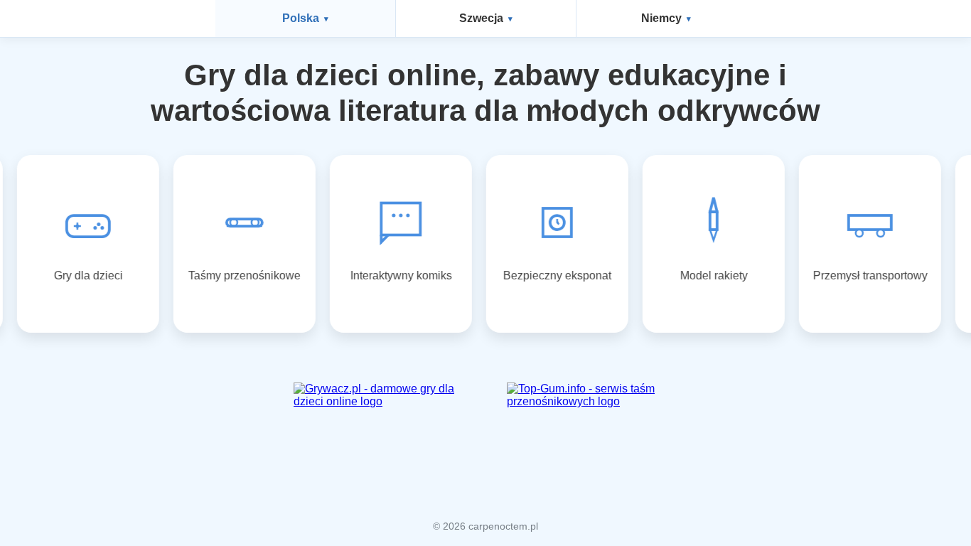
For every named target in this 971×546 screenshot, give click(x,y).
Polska (300, 18)
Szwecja (481, 18)
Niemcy (661, 18)
